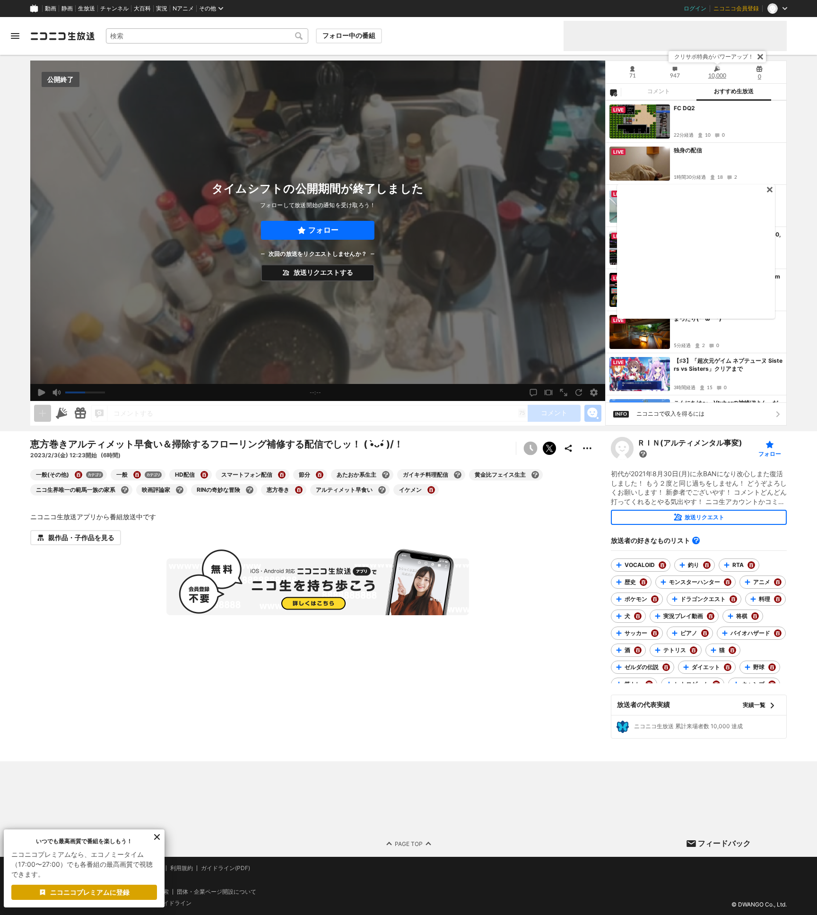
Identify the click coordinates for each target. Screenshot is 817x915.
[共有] (568, 448)
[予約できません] (530, 448)
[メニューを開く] (15, 35)
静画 (67, 8)
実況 (161, 8)
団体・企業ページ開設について (216, 891)
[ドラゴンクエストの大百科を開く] (733, 599)
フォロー (323, 230)
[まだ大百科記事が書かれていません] (643, 454)
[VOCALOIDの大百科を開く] (662, 565)
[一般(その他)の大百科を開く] (78, 475)
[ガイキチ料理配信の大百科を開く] (457, 475)
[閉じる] (760, 56)
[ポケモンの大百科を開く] (655, 599)
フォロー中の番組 (348, 35)
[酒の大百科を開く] (638, 650)
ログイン (695, 8)
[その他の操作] (587, 448)
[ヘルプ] (696, 540)
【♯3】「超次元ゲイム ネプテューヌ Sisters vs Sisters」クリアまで (728, 364)
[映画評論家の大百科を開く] (179, 490)
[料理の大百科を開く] (778, 599)
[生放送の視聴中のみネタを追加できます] (42, 413)
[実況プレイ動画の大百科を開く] (710, 616)
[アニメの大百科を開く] (778, 582)
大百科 (142, 8)
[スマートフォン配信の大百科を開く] (282, 475)
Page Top (409, 843)
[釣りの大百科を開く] (707, 565)
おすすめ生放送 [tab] (734, 91)
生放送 (86, 8)
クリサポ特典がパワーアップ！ (714, 56)
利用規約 (181, 868)
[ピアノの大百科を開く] (705, 633)
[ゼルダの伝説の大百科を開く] (666, 667)
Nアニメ (183, 8)
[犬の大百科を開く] (638, 616)
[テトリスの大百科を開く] (693, 650)
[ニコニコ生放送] (62, 36)
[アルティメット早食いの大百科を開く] (382, 490)
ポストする (549, 448)
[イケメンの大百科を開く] (431, 490)
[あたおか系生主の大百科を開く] (386, 475)
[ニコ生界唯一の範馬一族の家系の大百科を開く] (125, 490)
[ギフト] (80, 413)
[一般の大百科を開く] (137, 475)
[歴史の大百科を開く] (643, 582)
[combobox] (207, 36)
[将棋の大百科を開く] (755, 616)
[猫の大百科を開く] (732, 650)
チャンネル (114, 8)
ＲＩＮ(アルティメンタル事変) (689, 443)
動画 (50, 8)
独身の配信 (688, 150)
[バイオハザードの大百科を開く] (778, 633)
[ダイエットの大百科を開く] (727, 667)
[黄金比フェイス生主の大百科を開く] (535, 475)
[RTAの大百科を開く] (751, 565)
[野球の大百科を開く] (772, 667)
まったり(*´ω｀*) (697, 318)
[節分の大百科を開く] (319, 475)
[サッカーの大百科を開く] (655, 633)
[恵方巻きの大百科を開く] (299, 490)
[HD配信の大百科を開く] (204, 475)
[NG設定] (613, 92)
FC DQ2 (684, 108)
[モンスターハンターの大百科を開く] (727, 582)
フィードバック (724, 843)
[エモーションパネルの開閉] (592, 413)
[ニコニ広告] (61, 413)
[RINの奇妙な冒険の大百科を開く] (249, 490)
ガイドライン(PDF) (225, 868)
